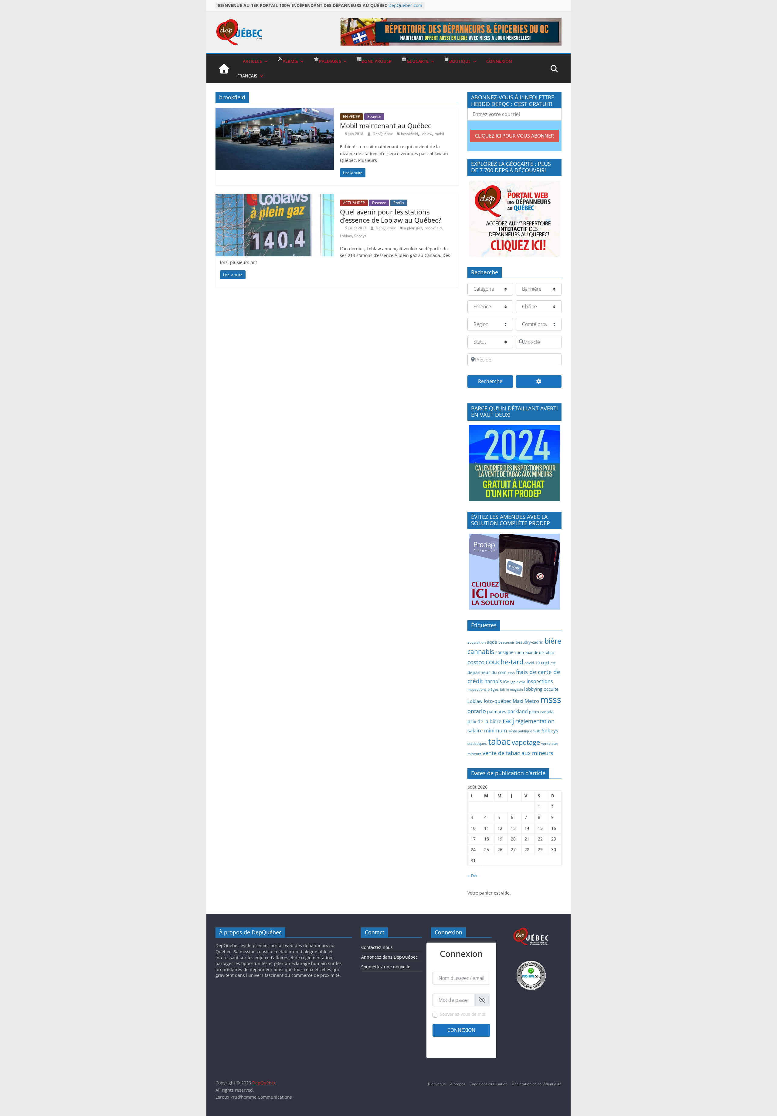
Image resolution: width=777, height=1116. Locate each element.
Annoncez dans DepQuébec (389, 957)
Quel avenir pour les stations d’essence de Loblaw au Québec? (390, 215)
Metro (531, 700)
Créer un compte (447, 1041)
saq (537, 730)
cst (553, 663)
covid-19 (532, 663)
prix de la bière (484, 721)
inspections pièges (483, 689)
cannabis (480, 651)
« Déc (472, 875)
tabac (499, 741)
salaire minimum (487, 730)
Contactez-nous (377, 947)
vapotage (526, 742)
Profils (398, 202)
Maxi (518, 701)
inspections (540, 681)
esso (511, 673)
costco (475, 662)
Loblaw (426, 133)
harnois (493, 681)
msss (550, 699)
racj (508, 720)
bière (553, 641)
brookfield (409, 133)
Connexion (461, 1030)
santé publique (520, 731)
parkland (517, 711)
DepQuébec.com (405, 5)
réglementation (535, 721)
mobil (439, 133)
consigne (504, 652)
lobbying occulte (541, 689)
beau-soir (506, 642)
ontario (476, 711)
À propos (457, 1084)
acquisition (476, 642)
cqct (545, 662)
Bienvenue (437, 1084)
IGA (506, 681)
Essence (374, 116)
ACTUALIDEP (354, 202)
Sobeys (360, 235)
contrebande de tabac (535, 652)
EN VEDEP (351, 116)
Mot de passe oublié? (472, 1049)
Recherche (495, 381)
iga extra (518, 681)
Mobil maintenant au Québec (385, 125)
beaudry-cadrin (529, 642)
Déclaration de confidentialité (537, 1084)
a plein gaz (413, 228)
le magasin (514, 689)
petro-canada (541, 711)
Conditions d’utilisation (488, 1084)
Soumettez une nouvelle (385, 967)
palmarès (496, 711)
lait (502, 689)
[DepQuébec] (223, 68)
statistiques (477, 743)
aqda (492, 642)
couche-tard (504, 661)
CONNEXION (499, 61)
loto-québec (497, 701)
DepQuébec (383, 133)
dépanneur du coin (487, 672)
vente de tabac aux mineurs (518, 753)
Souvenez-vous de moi (462, 1014)
